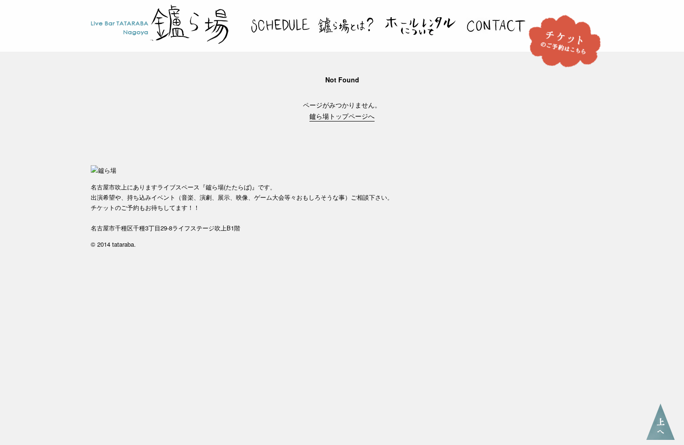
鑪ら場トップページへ (342, 116)
